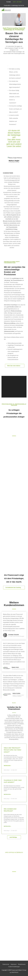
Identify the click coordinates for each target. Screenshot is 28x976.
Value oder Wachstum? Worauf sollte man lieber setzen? (12, 750)
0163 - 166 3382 (17, 1)
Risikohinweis (21, 964)
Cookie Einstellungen (14, 966)
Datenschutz (6, 964)
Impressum (14, 964)
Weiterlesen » (7, 765)
